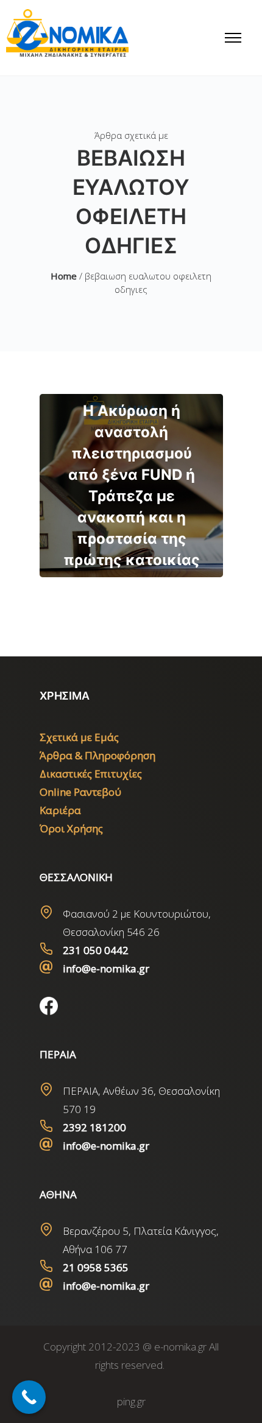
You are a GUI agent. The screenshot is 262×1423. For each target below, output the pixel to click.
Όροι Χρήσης (71, 828)
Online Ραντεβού (80, 792)
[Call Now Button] (29, 1397)
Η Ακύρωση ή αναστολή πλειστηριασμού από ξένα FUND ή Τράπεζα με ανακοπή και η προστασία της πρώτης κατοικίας (131, 485)
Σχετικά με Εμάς (79, 737)
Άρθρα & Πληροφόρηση (97, 755)
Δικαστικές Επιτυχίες (91, 774)
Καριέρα (60, 810)
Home (64, 276)
